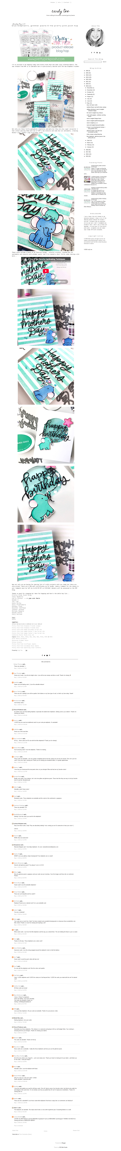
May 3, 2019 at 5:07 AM (20, 943)
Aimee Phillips (18, 1075)
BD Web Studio (63, 1147)
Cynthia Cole (17, 986)
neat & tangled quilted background (95, 120)
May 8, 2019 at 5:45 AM (20, 1111)
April (88, 140)
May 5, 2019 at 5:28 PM (20, 1061)
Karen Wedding (18, 948)
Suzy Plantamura (19, 605)
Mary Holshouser (18, 995)
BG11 (22, 637)
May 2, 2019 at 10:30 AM (20, 724)
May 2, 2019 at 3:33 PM (20, 849)
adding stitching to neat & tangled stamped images (95, 110)
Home (53, 2)
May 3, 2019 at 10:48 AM (20, 961)
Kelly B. (16, 787)
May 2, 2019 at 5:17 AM (20, 668)
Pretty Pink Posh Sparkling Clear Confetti (26, 647)
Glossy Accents (17, 642)
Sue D (15, 966)
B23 (34, 637)
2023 (87, 77)
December (90, 87)
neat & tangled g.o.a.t (92, 122)
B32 (38, 637)
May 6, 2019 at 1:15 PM (20, 1093)
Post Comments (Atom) (25, 1134)
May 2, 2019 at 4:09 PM (20, 858)
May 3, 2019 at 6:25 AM (20, 952)
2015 (87, 156)
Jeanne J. (16, 767)
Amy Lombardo (18, 738)
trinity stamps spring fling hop (94, 134)
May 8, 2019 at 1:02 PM (20, 1122)
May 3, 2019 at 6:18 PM (20, 990)
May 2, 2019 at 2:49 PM (20, 830)
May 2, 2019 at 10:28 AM (20, 715)
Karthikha (16, 682)
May (88, 103)
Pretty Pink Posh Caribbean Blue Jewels (25, 646)
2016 (87, 154)
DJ (14, 930)
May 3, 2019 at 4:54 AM (20, 934)
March (89, 142)
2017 (87, 152)
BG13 (26, 637)
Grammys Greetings (19, 805)
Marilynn (16, 1037)
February (89, 144)
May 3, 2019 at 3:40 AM (20, 905)
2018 (87, 149)
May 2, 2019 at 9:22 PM (20, 887)
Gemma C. (15, 600)
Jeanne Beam (17, 747)
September (90, 94)
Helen (15, 919)
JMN (15, 1009)
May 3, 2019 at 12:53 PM (20, 981)
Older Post (15, 1130)
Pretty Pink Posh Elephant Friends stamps (26, 626)
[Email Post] (26, 650)
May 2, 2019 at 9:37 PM (20, 896)
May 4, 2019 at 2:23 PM (20, 1032)
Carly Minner (17, 598)
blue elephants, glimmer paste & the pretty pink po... (96, 137)
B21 (31, 637)
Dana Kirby (16, 603)
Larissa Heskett (18, 1116)
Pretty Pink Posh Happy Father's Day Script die (28, 633)
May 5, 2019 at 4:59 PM (20, 1051)
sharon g (16, 720)
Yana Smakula (17, 597)
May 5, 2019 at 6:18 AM (20, 1041)
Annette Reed (17, 776)
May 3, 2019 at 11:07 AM (20, 970)
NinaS (15, 1066)
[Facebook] (92, 53)
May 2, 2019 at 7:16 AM (20, 704)
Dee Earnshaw (18, 700)
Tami (15, 939)
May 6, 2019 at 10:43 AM (20, 1070)
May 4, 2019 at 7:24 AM (20, 1013)
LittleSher (16, 729)
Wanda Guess (17, 613)
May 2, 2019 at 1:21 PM (20, 782)
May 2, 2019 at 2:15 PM (20, 809)
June (88, 101)
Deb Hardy (16, 901)
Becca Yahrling (18, 691)
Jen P (15, 957)
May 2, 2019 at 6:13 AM (20, 686)
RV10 (41, 637)
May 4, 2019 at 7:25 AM (20, 1022)
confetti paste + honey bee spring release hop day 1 (99, 177)
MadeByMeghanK (18, 814)
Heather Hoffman (19, 608)
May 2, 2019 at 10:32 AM (20, 733)
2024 (87, 75)
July (88, 98)
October (89, 92)
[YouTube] (100, 53)
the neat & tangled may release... (95, 112)
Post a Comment (18, 1125)
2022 (87, 79)
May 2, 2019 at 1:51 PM (20, 800)
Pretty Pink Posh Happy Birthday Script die (27, 629)
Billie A (16, 872)
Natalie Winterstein (19, 863)
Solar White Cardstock (19, 638)
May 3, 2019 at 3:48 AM (20, 914)
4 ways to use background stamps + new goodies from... (96, 128)
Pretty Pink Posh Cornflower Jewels (24, 644)
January (89, 147)
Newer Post (76, 1130)
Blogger (64, 1143)
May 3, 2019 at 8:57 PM (20, 1004)
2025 (87, 73)
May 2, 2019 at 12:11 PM (20, 771)
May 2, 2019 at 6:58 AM (20, 695)
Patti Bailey (17, 975)
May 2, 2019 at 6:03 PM (20, 877)
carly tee (60, 11)
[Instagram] (97, 53)
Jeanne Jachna (18, 609)
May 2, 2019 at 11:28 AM (20, 751)
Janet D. (16, 835)
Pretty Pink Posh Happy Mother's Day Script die (28, 631)
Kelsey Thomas (18, 664)
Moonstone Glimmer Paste (20, 640)
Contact (67, 2)
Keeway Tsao (17, 606)
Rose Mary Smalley (19, 1056)
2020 (87, 83)
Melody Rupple (18, 611)
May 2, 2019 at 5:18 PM (20, 867)
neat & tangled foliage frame (94, 118)
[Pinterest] (94, 53)
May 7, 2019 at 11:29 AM (20, 1102)
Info (59, 2)
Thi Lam (15, 601)
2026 (87, 70)
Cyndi (15, 796)
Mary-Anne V (17, 1047)
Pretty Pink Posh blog (22, 595)
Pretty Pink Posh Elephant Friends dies (25, 628)
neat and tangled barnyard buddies (95, 125)
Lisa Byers (16, 756)
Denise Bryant (17, 882)
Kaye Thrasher (18, 673)
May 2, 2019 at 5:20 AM (20, 677)
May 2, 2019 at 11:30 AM (20, 762)
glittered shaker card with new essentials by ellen (94, 131)
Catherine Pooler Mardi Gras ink (23, 635)
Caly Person (17, 614)
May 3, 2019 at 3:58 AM (20, 925)
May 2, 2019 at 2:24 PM (20, 818)
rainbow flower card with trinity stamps (96, 107)
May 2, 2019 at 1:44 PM (20, 791)
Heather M (16, 854)
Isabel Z (16, 910)
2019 (87, 86)
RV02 (46, 637)
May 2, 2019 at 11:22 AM (20, 742)
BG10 (18, 637)
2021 (87, 81)
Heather (16, 1098)
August (89, 96)
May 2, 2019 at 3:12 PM (20, 840)
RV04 (51, 637)
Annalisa (16, 1086)
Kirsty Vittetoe (17, 892)
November (90, 90)
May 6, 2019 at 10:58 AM (20, 1081)
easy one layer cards (92, 105)
